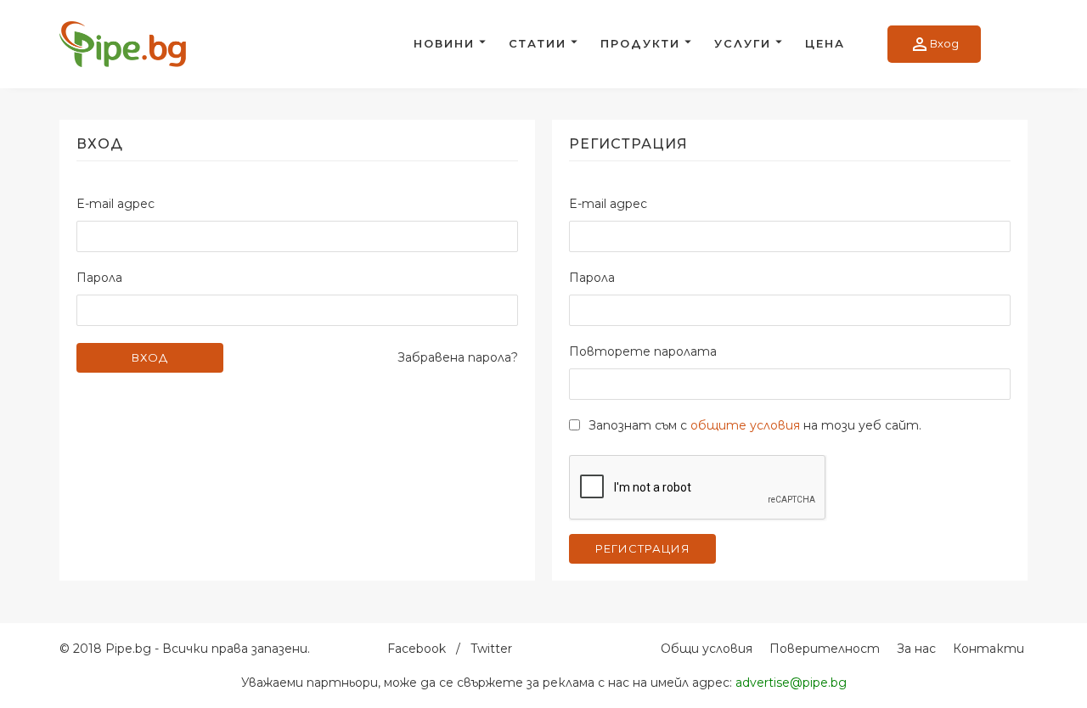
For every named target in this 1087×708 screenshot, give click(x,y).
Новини (444, 43)
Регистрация (642, 548)
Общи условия (706, 648)
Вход (934, 44)
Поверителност (824, 648)
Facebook (416, 648)
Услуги (742, 43)
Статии (537, 43)
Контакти (988, 648)
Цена (825, 43)
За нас (916, 648)
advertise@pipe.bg (791, 682)
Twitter (491, 648)
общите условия (745, 425)
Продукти (640, 43)
